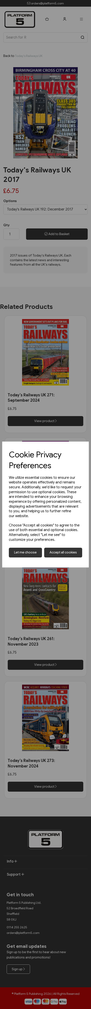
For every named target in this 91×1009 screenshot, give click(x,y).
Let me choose (25, 552)
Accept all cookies (63, 552)
